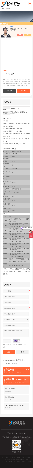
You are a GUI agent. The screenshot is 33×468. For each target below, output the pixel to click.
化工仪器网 (22, 461)
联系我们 (23, 91)
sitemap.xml (8, 461)
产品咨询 (9, 91)
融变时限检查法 (9, 397)
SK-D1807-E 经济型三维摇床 (16, 360)
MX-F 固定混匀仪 (13, 363)
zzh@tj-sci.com (21, 433)
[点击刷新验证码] (16, 340)
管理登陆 (28, 461)
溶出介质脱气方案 (10, 389)
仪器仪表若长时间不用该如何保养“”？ (15, 405)
